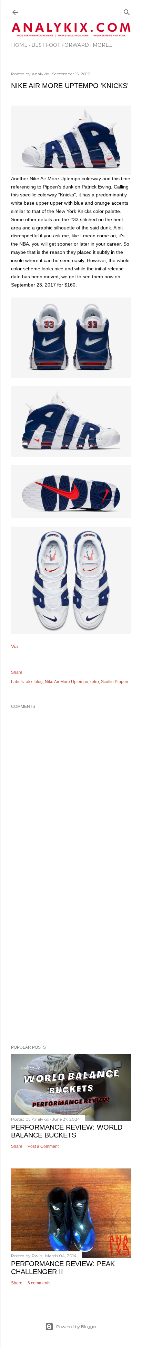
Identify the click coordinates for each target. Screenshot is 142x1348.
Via (14, 646)
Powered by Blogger (76, 1326)
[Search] (127, 11)
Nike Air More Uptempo (66, 681)
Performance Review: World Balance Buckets (66, 1131)
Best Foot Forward (60, 45)
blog (38, 681)
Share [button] (16, 672)
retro (94, 681)
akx (29, 681)
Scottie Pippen (114, 681)
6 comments (39, 1283)
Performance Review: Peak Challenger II (63, 1267)
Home (19, 45)
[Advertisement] (71, 957)
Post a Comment (43, 1146)
